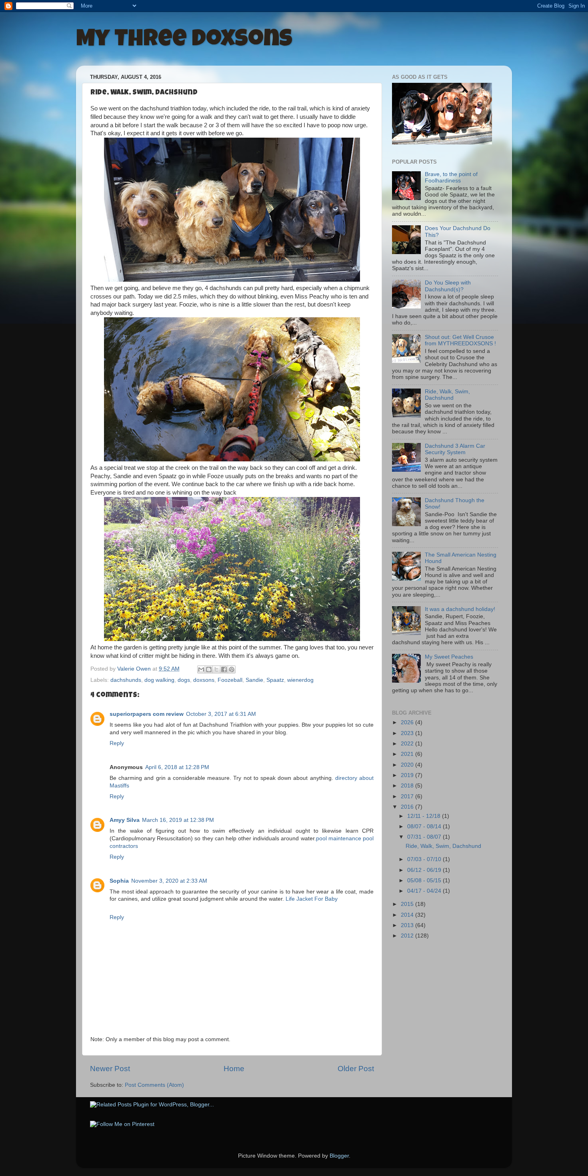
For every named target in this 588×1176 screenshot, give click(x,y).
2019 (408, 775)
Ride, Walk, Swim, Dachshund (447, 395)
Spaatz (275, 680)
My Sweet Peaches (449, 657)
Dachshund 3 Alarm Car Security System (455, 449)
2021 (408, 754)
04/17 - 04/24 (425, 891)
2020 (408, 765)
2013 (408, 925)
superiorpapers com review (147, 714)
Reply (117, 743)
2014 (408, 915)
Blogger (339, 1156)
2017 (408, 796)
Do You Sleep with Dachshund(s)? (448, 286)
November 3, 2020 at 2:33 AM (169, 881)
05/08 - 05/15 (425, 880)
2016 (408, 807)
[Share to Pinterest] (232, 669)
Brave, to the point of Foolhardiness (451, 177)
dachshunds (125, 680)
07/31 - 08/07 (425, 837)
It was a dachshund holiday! (460, 609)
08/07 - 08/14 (425, 826)
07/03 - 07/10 (425, 859)
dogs (184, 680)
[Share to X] (216, 669)
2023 (408, 733)
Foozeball (230, 680)
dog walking (159, 680)
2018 (408, 786)
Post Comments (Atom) (154, 1085)
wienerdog (300, 680)
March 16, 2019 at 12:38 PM (178, 820)
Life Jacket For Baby (312, 899)
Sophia (119, 881)
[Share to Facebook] (224, 669)
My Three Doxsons (184, 41)
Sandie (254, 680)
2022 (408, 744)
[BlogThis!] (209, 669)
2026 (408, 722)
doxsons (203, 680)
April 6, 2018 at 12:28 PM (177, 767)
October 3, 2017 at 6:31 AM (221, 714)
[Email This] (201, 669)
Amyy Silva (125, 820)
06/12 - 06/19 (425, 870)
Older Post (356, 1068)
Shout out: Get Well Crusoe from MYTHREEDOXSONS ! (460, 340)
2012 (408, 936)
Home (234, 1068)
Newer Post (110, 1068)
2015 (408, 904)
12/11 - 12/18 (424, 816)
